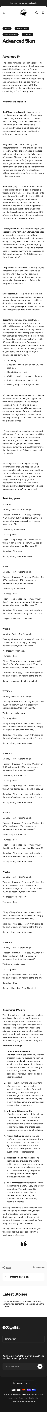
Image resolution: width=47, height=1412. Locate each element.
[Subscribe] (39, 1366)
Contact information (18, 1401)
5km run (7, 28)
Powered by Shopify (35, 1394)
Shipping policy (33, 1398)
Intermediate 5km (19, 1276)
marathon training (22, 28)
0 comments (40, 1267)
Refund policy (23, 1398)
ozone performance (11, 34)
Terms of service (30, 1401)
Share (8, 1267)
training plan (27, 34)
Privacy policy (13, 1398)
